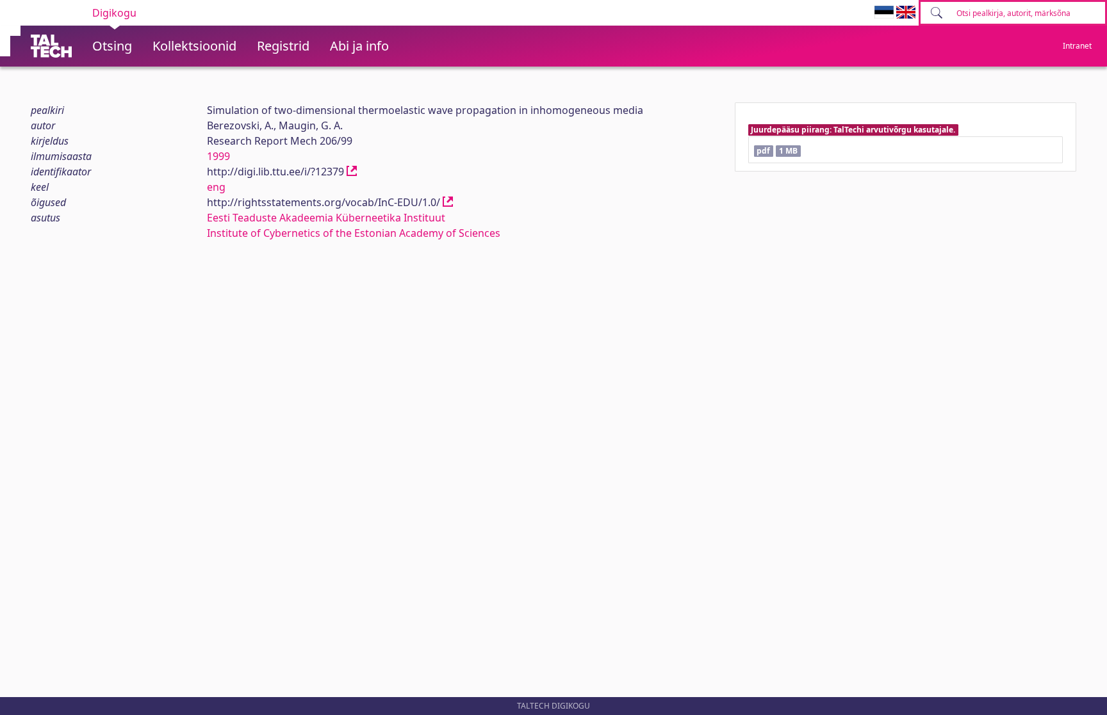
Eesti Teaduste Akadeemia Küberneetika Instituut (326, 218)
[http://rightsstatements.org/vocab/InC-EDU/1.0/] (448, 202)
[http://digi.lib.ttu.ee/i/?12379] (352, 172)
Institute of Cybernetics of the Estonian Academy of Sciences (353, 233)
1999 (218, 156)
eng (216, 187)
